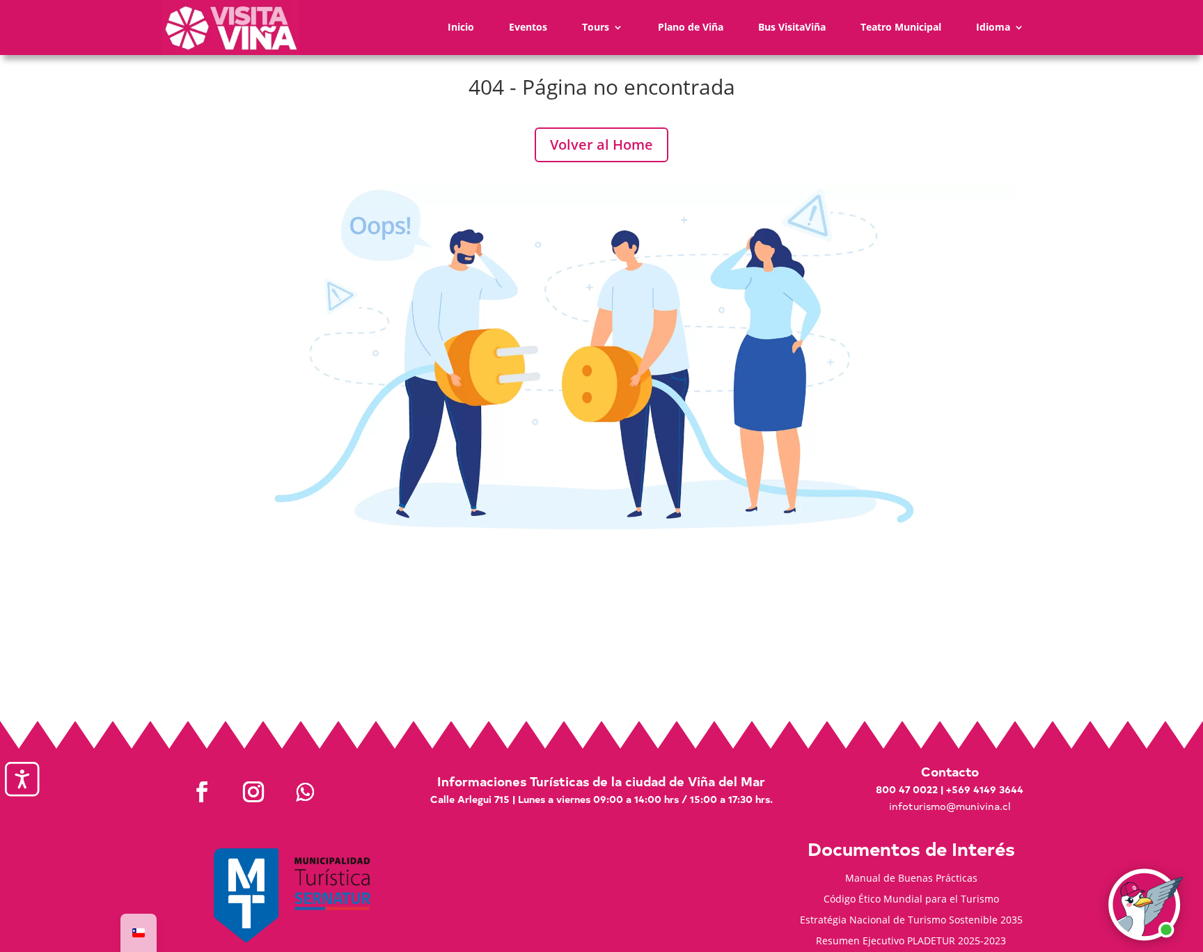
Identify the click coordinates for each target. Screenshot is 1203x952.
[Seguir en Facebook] (202, 792)
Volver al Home (601, 144)
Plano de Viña (690, 26)
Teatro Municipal (900, 26)
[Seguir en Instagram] (253, 792)
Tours (595, 26)
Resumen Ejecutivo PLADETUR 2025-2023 (911, 941)
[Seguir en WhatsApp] (305, 792)
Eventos (528, 26)
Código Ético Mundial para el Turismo (911, 899)
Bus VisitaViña (792, 26)
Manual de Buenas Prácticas (911, 878)
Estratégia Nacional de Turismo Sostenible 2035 (911, 920)
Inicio (461, 26)
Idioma (993, 26)
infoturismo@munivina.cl (949, 806)
